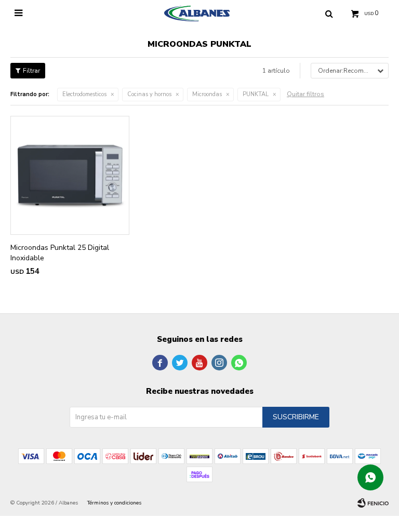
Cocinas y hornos (149, 94)
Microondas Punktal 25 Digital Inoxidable (59, 253)
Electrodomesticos (84, 94)
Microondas (207, 94)
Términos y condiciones (114, 503)
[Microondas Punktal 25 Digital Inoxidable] (69, 175)
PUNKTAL (256, 94)
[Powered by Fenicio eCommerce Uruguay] (373, 503)
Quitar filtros (305, 94)
